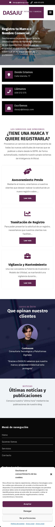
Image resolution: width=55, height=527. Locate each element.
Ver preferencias (27, 518)
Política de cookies (18, 524)
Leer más (27, 198)
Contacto (6, 455)
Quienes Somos (9, 442)
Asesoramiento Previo (27, 180)
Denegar (28, 511)
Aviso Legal (30, 524)
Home (5, 435)
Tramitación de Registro (27, 222)
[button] (51, 474)
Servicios (6, 448)
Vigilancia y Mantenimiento (27, 264)
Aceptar (27, 504)
